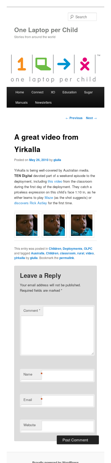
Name (32, 374)
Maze (49, 197)
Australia (37, 253)
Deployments (72, 248)
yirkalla (19, 257)
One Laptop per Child (46, 29)
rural (80, 253)
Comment (31, 310)
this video (55, 181)
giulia (57, 159)
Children (55, 248)
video (90, 253)
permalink (66, 257)
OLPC (88, 248)
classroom (68, 253)
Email (32, 400)
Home (19, 92)
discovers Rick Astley (30, 202)
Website (29, 424)
